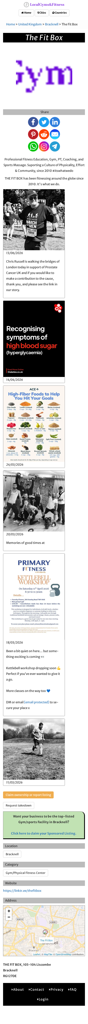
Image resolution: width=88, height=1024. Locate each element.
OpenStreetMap (63, 954)
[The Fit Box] (45, 932)
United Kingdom (30, 24)
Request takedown (19, 805)
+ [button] (9, 911)
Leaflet (36, 954)
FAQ (73, 989)
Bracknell (51, 24)
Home (27, 12)
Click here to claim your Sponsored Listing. (43, 833)
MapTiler (48, 954)
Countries (60, 12)
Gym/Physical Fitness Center (25, 873)
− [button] (9, 917)
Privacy (57, 989)
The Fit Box (46, 940)
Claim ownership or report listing (28, 795)
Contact (37, 989)
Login (44, 999)
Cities (42, 12)
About (18, 989)
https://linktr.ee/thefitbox (22, 891)
